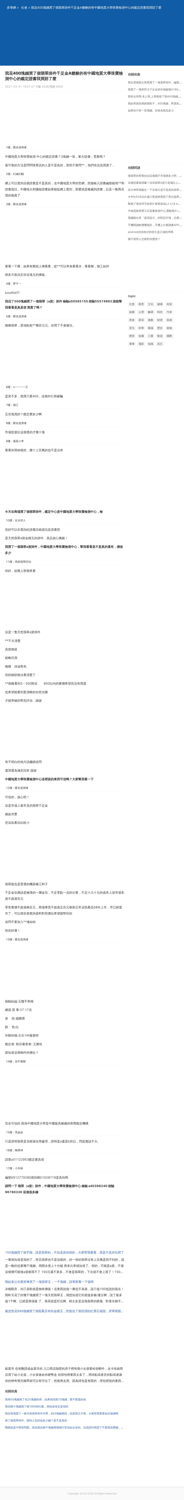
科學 (141, 328)
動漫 (160, 336)
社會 (24, 7)
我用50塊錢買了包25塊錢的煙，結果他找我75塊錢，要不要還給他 (45, 1399)
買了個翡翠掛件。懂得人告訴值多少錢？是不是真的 (36, 1420)
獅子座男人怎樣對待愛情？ (144, 239)
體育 (132, 336)
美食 (132, 320)
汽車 (169, 312)
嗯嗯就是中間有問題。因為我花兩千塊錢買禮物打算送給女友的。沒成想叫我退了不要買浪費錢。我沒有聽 (68, 1427)
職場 (150, 328)
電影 (141, 344)
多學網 (11, 7)
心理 (141, 312)
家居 (141, 320)
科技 (169, 304)
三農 (150, 336)
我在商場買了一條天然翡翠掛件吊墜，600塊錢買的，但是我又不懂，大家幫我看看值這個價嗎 (61, 1413)
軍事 (132, 344)
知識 (150, 344)
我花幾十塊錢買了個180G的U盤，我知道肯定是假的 (36, 1406)
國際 (169, 336)
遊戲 (150, 320)
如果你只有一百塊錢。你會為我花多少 (151, 110)
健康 (160, 304)
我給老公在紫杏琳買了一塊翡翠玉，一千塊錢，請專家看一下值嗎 (49, 1282)
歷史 (160, 328)
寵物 (169, 328)
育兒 (132, 328)
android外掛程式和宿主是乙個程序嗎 (150, 232)
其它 (160, 344)
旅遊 (169, 320)
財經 (160, 320)
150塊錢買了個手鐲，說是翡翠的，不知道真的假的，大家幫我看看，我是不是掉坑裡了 (64, 1252)
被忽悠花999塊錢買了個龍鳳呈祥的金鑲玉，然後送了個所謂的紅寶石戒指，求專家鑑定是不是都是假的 (65, 1311)
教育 (141, 304)
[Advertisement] (92, 40)
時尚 (160, 312)
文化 (150, 304)
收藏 (141, 336)
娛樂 (132, 312)
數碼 (150, 312)
